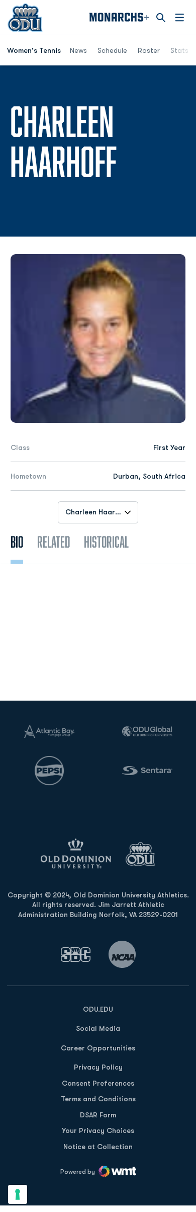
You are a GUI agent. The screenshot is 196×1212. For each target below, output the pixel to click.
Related (53, 541)
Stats (179, 50)
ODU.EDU (98, 1009)
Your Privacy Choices (98, 1130)
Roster (149, 50)
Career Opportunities (98, 1048)
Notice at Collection (98, 1147)
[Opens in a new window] (76, 954)
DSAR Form (98, 1115)
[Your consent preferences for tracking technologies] (17, 1194)
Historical (106, 541)
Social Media (98, 1028)
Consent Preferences (98, 1083)
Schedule (112, 50)
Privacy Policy (98, 1067)
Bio (17, 541)
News (78, 50)
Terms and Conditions (98, 1099)
